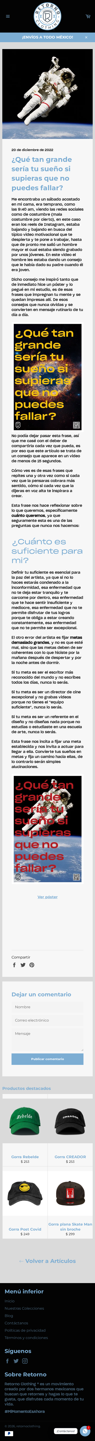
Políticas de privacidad (25, 1330)
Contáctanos (16, 1323)
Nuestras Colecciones (24, 1308)
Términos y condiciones (26, 1338)
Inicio (10, 1301)
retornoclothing (28, 1426)
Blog (9, 1316)
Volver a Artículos (50, 1261)
